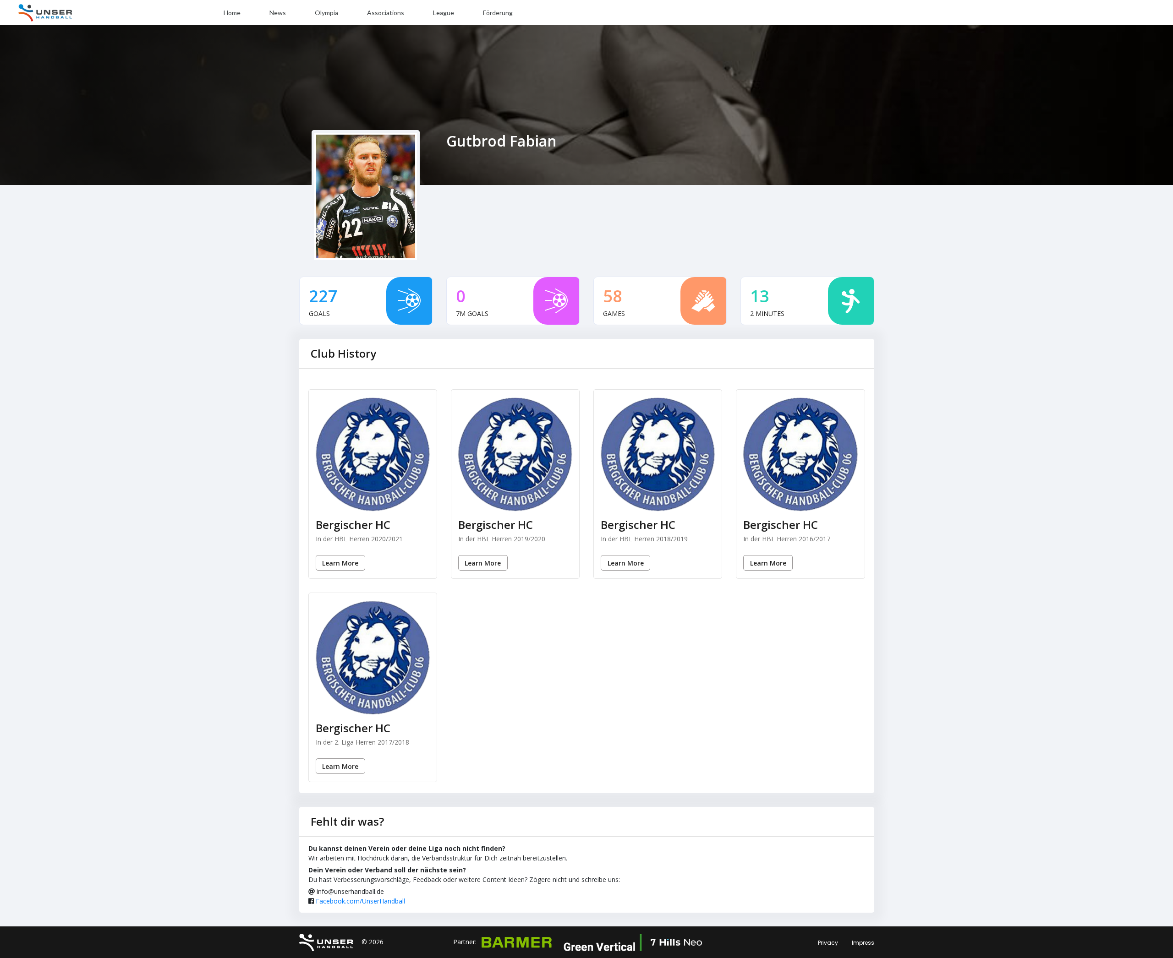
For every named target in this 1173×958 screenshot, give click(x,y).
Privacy (828, 943)
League (443, 12)
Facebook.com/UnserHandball (360, 901)
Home (232, 12)
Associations (385, 12)
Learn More (340, 563)
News (277, 12)
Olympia (326, 12)
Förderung (498, 12)
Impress (863, 943)
